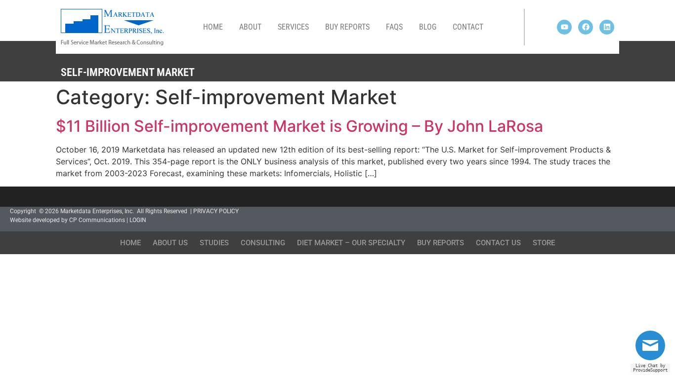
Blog (427, 27)
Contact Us (498, 242)
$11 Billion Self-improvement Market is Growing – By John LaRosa (299, 126)
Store (544, 242)
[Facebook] (585, 27)
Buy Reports (347, 27)
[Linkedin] (606, 27)
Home (213, 27)
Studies (214, 242)
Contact (468, 27)
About (250, 27)
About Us (170, 242)
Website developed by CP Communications (67, 220)
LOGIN (137, 220)
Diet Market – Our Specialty (351, 242)
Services (293, 27)
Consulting (263, 242)
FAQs (394, 27)
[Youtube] (564, 27)
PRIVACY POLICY (216, 211)
